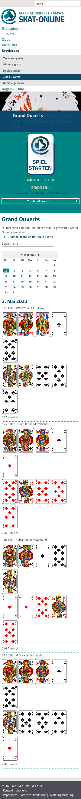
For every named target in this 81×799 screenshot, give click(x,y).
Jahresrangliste (12, 64)
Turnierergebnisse (14, 83)
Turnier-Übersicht (38, 201)
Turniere (8, 34)
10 (14, 276)
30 (6, 292)
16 (6, 281)
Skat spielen (11, 28)
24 (14, 287)
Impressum (10, 795)
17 (14, 281)
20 (38, 281)
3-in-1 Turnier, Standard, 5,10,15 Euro (40, 193)
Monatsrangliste (13, 58)
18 (22, 281)
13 (38, 276)
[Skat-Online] (33, 23)
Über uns (21, 790)
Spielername (10, 243)
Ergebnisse (10, 50)
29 (54, 287)
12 (30, 276)
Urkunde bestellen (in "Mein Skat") (30, 236)
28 (46, 287)
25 (22, 287)
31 (14, 292)
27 (38, 287)
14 (46, 276)
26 (30, 287)
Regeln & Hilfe (13, 89)
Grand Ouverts (11, 77)
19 (30, 281)
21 (46, 281)
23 (6, 287)
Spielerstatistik (12, 70)
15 (54, 276)
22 (54, 281)
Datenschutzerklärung (33, 795)
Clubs (6, 39)
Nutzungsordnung (61, 795)
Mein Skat (9, 44)
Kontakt (8, 790)
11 (22, 276)
